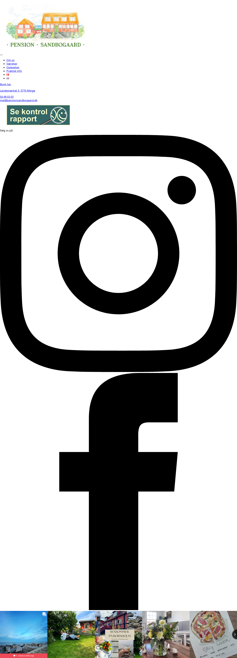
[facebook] (118, 609)
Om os (10, 60)
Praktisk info (14, 71)
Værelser (11, 63)
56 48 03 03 (7, 97)
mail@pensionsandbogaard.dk (18, 100)
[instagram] (118, 371)
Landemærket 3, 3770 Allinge (17, 90)
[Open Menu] (1, 54)
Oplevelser (13, 67)
